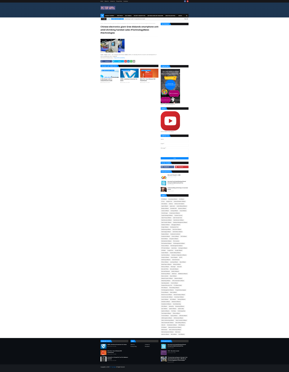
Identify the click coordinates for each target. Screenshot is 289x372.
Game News (174, 248)
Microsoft (179, 266)
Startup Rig (171, 306)
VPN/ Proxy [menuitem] (120, 15)
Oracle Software (174, 283)
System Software (172, 308)
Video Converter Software (181, 320)
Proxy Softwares (164, 292)
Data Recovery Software (166, 220)
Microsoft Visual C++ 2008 (174, 175)
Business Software (182, 208)
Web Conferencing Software (175, 329)
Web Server (177, 332)
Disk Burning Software (166, 229)
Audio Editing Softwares (182, 206)
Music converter (164, 276)
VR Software (163, 327)
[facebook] (185, 1)
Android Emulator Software (179, 201)
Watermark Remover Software (174, 327)
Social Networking (177, 304)
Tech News (173, 311)
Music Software (173, 276)
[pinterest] (188, 1)
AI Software (181, 199)
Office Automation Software (178, 280)
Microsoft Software (174, 269)
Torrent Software (165, 315)
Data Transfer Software (166, 222)
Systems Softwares (165, 311)
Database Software (165, 224)
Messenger (173, 266)
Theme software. (176, 313)
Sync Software (164, 308)
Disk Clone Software (177, 229)
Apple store (172, 206)
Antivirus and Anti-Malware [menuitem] (155, 15)
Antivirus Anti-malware (179, 203)
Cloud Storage (164, 213)
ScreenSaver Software (179, 297)
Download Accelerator (175, 234)
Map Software (183, 262)
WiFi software (174, 334)
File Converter (176, 241)
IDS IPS (180, 257)
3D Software (164, 199)
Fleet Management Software (176, 245)
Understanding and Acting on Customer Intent (178, 188)
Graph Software (164, 252)
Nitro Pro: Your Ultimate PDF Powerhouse (147, 79)
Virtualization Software (172, 325)
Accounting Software (173, 199)
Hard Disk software (165, 255)
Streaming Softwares (179, 306)
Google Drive (170, 250)
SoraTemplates (109, 370)
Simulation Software (165, 301)
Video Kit (163, 325)
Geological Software (182, 248)
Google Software (178, 250)
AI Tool (162, 201)
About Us (107, 1)
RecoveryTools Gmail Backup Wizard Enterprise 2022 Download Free (177, 182)
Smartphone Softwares (166, 304)
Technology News (181, 311)
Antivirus (171, 203)
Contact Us (112, 1)
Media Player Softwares (166, 264)
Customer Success (178, 215)
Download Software (165, 236)
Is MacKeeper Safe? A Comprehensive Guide (106, 79)
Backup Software (165, 208)
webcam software (165, 334)
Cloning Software (174, 210)
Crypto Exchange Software (167, 215)
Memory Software (165, 266)
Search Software (164, 299)
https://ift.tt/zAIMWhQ (119, 58)
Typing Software (174, 315)
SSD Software (164, 306)
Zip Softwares (181, 334)
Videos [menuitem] (180, 15)
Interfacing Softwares (165, 259)
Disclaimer (126, 1)
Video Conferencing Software (167, 320)
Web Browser (164, 329)
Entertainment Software (166, 241)
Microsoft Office (164, 269)
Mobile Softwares (175, 271)
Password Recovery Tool (166, 285)
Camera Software (165, 210)
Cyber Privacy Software (166, 217)
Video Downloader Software (167, 322)
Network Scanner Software (167, 278)
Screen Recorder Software (166, 297)
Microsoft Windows (165, 271)
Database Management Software (180, 222)
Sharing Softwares (181, 299)
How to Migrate (174, 257)
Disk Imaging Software (166, 231)
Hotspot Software (165, 257)
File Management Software (179, 243)
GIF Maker (163, 250)
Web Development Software (167, 332)
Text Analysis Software (166, 313)
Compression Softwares (174, 213)
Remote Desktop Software (179, 294)
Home (101, 1)
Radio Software (173, 292)
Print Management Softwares (167, 290)
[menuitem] (102, 15)
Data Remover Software (178, 220)
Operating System (165, 283)
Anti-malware (164, 203)
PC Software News (178, 285)
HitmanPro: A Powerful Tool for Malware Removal (117, 358)
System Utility (181, 308)
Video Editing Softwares (180, 322)
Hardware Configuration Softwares (179, 255)
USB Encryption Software (166, 318)
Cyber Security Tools (177, 217)
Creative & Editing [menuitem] (170, 15)
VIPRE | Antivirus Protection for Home (129, 19)
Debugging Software (175, 224)
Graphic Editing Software (175, 252)
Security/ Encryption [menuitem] (139, 15)
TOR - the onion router (173, 351)
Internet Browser (175, 259)
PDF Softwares (164, 287)
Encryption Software (174, 238)
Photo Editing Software (174, 287)
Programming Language (181, 290)
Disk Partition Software (177, 231)
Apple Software (164, 206)
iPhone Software (164, 262)
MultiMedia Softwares (182, 273)
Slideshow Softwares (176, 301)
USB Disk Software (183, 315)
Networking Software (165, 280)
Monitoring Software (165, 273)
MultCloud (174, 273)
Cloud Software (183, 210)
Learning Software (174, 262)
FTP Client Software (165, 248)
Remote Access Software (166, 294)
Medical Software (177, 264)
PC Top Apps (113, 367)
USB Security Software (178, 318)
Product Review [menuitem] (109, 15)
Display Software (165, 234)
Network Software (178, 278)
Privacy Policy (119, 1)
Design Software (164, 227)
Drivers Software (175, 236)
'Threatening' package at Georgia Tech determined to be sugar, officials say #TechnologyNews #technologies (177, 359)
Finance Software (165, 245)
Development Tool (174, 227)
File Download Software (166, 243)
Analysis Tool (169, 201)
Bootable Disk (173, 208)
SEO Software (173, 299)
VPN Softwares (182, 325)
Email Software (164, 238)
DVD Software (184, 236)
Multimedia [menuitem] (128, 15)
